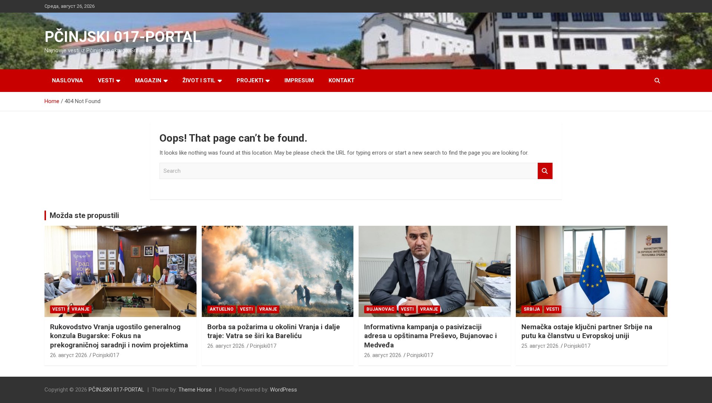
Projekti (250, 80)
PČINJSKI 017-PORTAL (122, 37)
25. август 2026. (540, 346)
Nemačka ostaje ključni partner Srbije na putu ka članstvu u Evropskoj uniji (586, 331)
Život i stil (198, 80)
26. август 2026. (69, 355)
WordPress (283, 389)
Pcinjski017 (106, 355)
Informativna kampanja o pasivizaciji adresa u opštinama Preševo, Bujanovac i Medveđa (430, 336)
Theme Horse (195, 389)
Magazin (148, 80)
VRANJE (80, 309)
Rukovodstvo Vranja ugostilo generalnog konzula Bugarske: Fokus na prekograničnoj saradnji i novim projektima (119, 336)
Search (545, 171)
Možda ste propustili (84, 215)
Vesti (106, 80)
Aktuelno (222, 309)
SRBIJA (532, 309)
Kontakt (342, 80)
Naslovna (67, 80)
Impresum (299, 80)
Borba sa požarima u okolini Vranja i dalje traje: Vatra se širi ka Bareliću (273, 331)
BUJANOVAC (380, 309)
